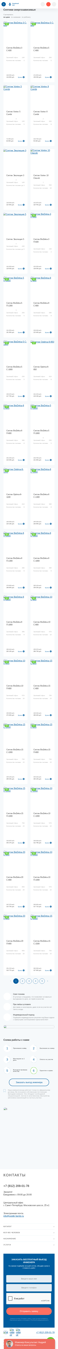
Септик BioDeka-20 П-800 (14, 942)
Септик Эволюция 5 (15, 239)
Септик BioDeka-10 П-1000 (41, 878)
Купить (20, 77)
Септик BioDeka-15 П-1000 (14, 814)
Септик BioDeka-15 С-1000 (14, 750)
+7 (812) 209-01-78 (16, 1185)
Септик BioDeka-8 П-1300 (14, 559)
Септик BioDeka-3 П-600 (41, 240)
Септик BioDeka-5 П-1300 (14, 304)
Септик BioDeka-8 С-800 (41, 304)
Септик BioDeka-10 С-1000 (41, 814)
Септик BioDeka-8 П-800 (14, 431)
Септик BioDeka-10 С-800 (41, 623)
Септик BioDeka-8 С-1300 (41, 495)
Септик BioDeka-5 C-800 (41, 49)
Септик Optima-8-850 (41, 368)
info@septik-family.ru (13, 1216)
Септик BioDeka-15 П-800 (41, 750)
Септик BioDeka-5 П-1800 (41, 431)
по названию (16, 17)
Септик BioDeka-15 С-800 (41, 687)
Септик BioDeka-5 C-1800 (14, 368)
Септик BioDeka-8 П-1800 (14, 623)
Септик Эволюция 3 (15, 175)
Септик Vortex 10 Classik (40, 176)
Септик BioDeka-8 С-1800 (41, 559)
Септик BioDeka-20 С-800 (14, 878)
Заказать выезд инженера (29, 1082)
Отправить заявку (29, 1311)
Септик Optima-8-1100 (14, 495)
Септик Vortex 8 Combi (40, 112)
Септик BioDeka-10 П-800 (14, 687)
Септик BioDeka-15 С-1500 (41, 942)
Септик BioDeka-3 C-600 (14, 49)
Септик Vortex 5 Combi (13, 112)
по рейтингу (26, 17)
